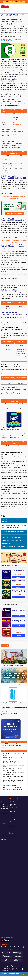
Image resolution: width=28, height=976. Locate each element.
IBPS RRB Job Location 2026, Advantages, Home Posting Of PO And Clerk (13, 758)
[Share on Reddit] (6, 40)
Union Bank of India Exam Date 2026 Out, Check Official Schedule (13, 769)
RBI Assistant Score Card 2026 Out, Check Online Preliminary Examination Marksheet (13, 788)
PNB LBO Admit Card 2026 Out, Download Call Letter (14, 754)
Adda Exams (13, 823)
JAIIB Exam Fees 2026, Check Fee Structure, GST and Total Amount (13, 773)
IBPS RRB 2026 (4, 808)
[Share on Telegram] (4, 40)
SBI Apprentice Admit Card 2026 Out (13, 745)
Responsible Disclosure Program (9, 966)
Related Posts (5, 645)
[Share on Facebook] (9, 40)
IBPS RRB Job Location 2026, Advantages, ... (11, 684)
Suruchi (4, 36)
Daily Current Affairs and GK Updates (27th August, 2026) (13, 777)
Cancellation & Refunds (7, 968)
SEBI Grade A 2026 (13, 812)
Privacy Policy (5, 970)
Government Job (17, 124)
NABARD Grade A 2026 (13, 808)
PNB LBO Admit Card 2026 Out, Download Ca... (12, 665)
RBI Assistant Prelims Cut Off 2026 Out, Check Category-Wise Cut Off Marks (14, 785)
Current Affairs (13, 821)
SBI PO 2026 (4, 804)
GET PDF (25, 974)
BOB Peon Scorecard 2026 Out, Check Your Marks (13, 766)
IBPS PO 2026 (4, 813)
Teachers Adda (13, 826)
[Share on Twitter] (11, 40)
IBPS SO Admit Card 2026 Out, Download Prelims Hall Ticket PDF (13, 781)
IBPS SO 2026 (4, 810)
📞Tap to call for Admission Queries (14, 213)
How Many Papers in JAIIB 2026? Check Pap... (12, 702)
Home (2, 14)
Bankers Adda (13, 819)
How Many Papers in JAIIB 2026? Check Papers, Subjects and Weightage (12, 762)
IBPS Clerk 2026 (4, 806)
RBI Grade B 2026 (13, 805)
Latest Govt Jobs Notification (12, 14)
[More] (24, 5)
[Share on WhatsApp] (2, 40)
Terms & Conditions (17, 968)
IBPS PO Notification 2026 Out (12, 743)
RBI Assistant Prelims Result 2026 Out (13, 747)
